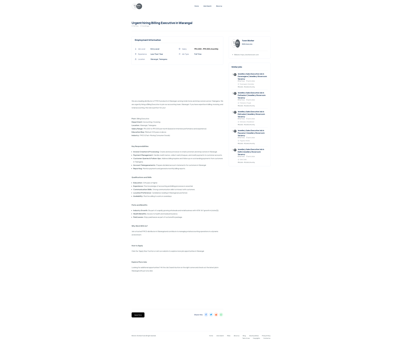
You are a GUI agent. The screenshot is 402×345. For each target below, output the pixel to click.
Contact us (266, 338)
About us (219, 6)
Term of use (246, 338)
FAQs (228, 336)
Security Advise (254, 336)
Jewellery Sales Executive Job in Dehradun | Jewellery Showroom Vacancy (251, 114)
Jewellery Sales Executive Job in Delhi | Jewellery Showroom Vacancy (251, 151)
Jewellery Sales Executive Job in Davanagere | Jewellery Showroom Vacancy (252, 76)
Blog (244, 336)
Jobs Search (207, 6)
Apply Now (138, 315)
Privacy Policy (266, 336)
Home (197, 6)
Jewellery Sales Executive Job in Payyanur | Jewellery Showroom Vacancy (251, 133)
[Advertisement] (177, 84)
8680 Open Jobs (247, 44)
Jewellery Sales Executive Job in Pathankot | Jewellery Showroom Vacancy (252, 95)
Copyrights (256, 338)
